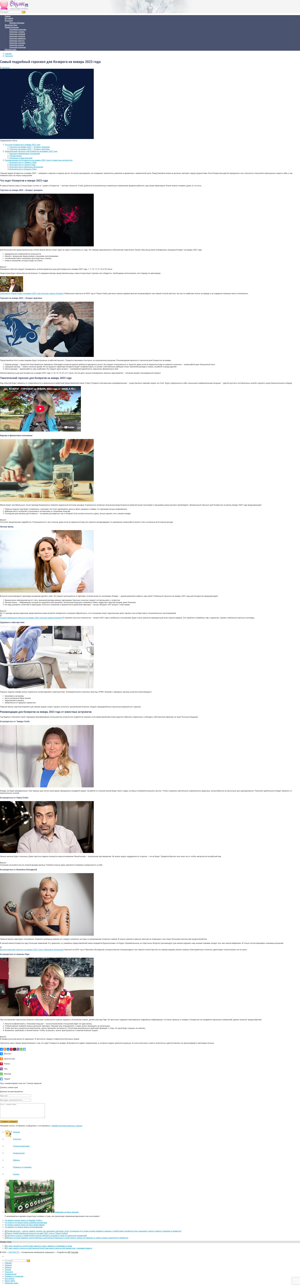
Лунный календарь (12, 27)
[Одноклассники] (4, 1049)
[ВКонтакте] (1, 1049)
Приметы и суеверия (22, 1167)
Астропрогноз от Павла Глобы (22, 165)
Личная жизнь (15, 156)
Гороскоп (6, 68)
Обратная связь (10, 49)
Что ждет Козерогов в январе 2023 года (22, 145)
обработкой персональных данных (67, 1126)
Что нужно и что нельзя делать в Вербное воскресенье (26, 1222)
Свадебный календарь (17, 29)
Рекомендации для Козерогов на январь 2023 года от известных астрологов (39, 160)
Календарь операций (17, 34)
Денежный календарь (17, 47)
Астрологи (9, 21)
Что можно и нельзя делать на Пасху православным (25, 1225)
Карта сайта (10, 1281)
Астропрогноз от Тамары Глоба (22, 162)
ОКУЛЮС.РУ (13, 1252)
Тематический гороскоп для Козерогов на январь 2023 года (31, 151)
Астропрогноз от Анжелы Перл (23, 169)
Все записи (9, 18)
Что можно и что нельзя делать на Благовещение (24, 1227)
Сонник (16, 1174)
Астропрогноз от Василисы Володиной (26, 167)
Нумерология (19, 1153)
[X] (14, 1049)
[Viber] (17, 1049)
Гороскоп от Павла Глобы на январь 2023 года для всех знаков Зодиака (31, 293)
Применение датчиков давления (66, 1212)
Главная (7, 16)
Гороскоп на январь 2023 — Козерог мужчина (29, 149)
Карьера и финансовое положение (24, 153)
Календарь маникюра (17, 38)
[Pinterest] (11, 1049)
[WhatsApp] (21, 1049)
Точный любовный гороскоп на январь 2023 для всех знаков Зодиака (31, 618)
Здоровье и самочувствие (20, 158)
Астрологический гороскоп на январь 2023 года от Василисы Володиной (31, 950)
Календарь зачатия (16, 45)
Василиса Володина (16, 23)
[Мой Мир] (8, 1049)
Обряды (16, 1160)
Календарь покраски (17, 36)
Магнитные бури (11, 25)
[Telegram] (24, 1049)
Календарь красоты (16, 41)
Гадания (16, 1132)
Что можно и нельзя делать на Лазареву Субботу (23, 1220)
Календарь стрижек (17, 32)
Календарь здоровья (17, 43)
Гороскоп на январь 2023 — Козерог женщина (29, 147)
